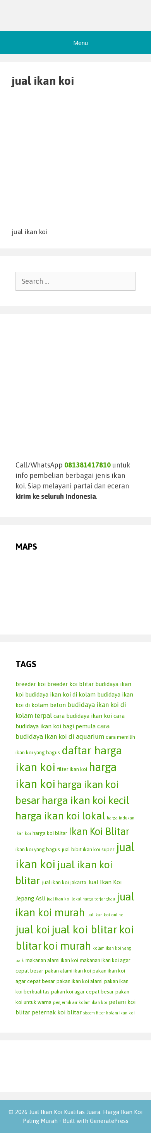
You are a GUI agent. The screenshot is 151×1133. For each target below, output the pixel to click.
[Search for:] (75, 281)
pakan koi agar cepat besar (82, 991)
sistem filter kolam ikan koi (109, 1013)
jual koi (32, 929)
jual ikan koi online (104, 914)
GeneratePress (109, 1120)
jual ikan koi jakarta (64, 882)
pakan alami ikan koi (68, 970)
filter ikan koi (72, 769)
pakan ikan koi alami (80, 981)
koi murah (67, 946)
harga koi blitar (50, 833)
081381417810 (87, 465)
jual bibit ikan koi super (88, 849)
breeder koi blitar (70, 684)
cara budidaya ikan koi (82, 715)
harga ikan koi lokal (60, 816)
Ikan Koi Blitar (99, 831)
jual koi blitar (84, 929)
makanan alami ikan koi (52, 960)
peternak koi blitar (57, 1012)
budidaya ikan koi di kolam (60, 694)
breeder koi (30, 684)
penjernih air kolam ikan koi (80, 1002)
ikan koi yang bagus (37, 849)
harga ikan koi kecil (85, 800)
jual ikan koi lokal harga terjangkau (81, 899)
